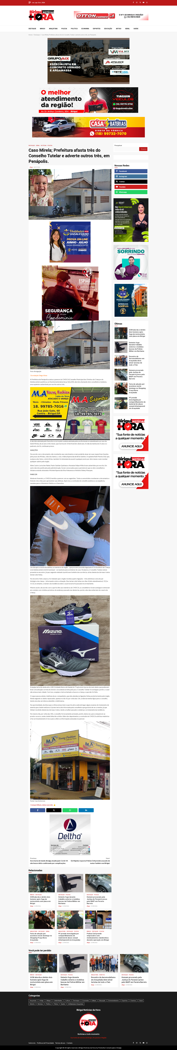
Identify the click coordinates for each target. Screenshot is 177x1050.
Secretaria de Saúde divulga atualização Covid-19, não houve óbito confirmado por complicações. (49, 860)
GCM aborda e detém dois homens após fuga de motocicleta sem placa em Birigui (42, 883)
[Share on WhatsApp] (70, 810)
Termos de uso (60, 1043)
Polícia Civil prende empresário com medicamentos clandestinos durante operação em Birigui (98, 920)
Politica (74, 28)
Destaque (32, 28)
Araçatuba (53, 28)
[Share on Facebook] (37, 810)
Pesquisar (118, 145)
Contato (69, 1043)
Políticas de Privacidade (45, 1043)
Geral (127, 28)
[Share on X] (53, 810)
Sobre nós (32, 1043)
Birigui (42, 28)
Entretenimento (113, 1000)
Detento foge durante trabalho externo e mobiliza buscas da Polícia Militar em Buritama (70, 883)
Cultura (67, 1000)
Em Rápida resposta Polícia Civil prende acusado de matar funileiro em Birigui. (90, 860)
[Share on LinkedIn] (86, 810)
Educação (108, 28)
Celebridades (58, 1000)
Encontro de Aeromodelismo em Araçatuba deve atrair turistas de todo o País (121, 361)
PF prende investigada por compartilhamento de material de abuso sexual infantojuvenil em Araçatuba (70, 920)
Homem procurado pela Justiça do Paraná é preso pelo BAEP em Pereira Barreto (98, 883)
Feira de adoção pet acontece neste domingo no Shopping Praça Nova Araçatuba (42, 920)
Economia (85, 28)
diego (31, 167)
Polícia (64, 28)
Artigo (118, 28)
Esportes (96, 28)
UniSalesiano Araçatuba (75, 1004)
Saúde (136, 28)
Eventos (102, 974)
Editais (94, 1000)
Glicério (32, 1004)
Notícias (44, 145)
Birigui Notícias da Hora (87, 1048)
